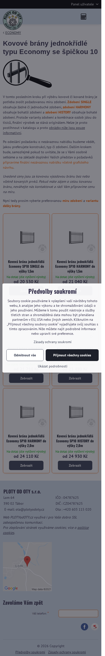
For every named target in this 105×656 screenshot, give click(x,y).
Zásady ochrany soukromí (53, 342)
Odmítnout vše (25, 355)
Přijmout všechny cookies (72, 355)
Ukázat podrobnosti (52, 366)
